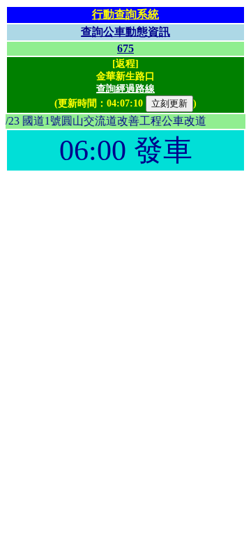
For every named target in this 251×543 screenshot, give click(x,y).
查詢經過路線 (125, 89)
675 (125, 48)
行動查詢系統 (125, 14)
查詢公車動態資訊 (125, 32)
